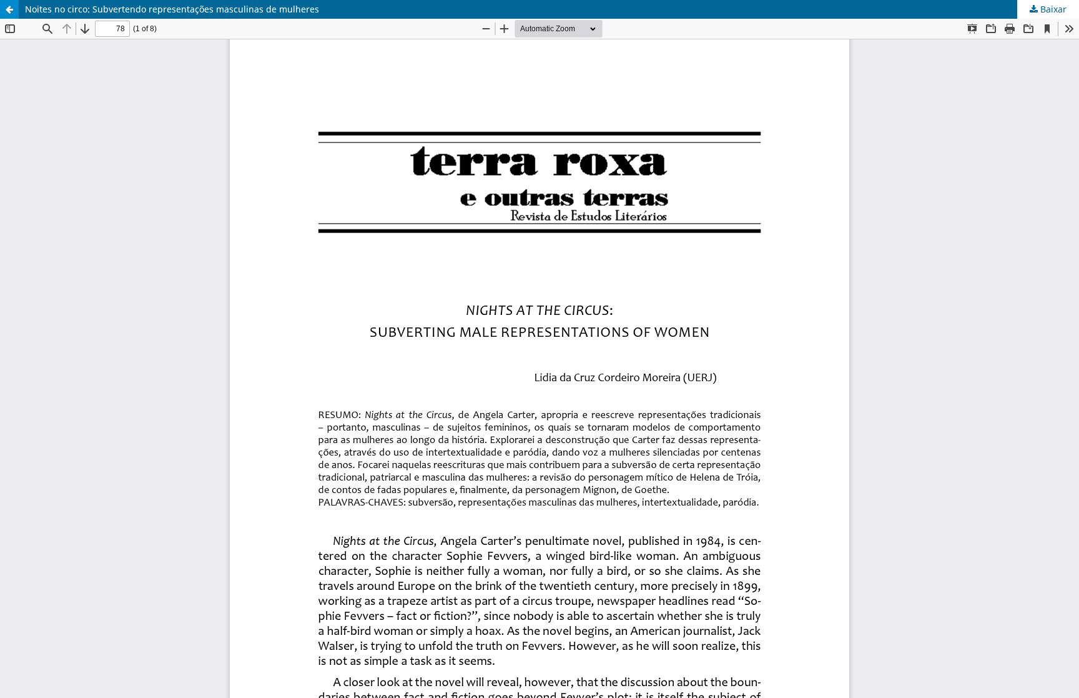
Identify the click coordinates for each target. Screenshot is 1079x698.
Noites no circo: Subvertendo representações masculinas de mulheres (172, 9)
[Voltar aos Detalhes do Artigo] (9, 9)
